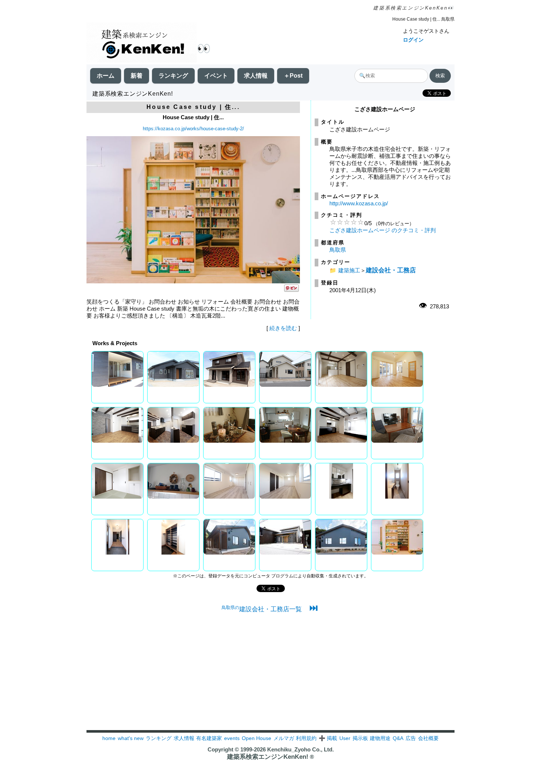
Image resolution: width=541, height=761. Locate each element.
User (344, 738)
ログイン (413, 40)
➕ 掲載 (328, 738)
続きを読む (283, 328)
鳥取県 (337, 250)
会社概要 (428, 738)
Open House (256, 738)
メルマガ (283, 738)
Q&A (398, 738)
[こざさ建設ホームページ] (193, 281)
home (109, 738)
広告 (411, 738)
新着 (136, 75)
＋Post (293, 75)
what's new (131, 738)
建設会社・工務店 (391, 270)
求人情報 (256, 75)
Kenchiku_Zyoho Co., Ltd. (300, 749)
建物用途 (380, 738)
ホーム (105, 75)
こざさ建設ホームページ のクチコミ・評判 (382, 230)
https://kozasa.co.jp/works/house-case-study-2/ (193, 128)
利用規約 (306, 738)
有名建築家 (209, 738)
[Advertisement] (270, 678)
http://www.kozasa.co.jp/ (358, 203)
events (232, 738)
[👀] (141, 43)
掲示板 (360, 738)
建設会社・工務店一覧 (262, 609)
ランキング (173, 75)
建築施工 (349, 270)
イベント (216, 75)
